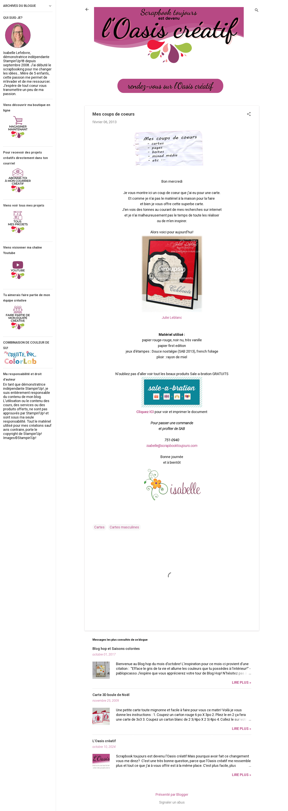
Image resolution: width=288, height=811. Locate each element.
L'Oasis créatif (104, 741)
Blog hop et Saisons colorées (116, 649)
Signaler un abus (172, 802)
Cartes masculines (124, 527)
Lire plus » (241, 682)
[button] (248, 114)
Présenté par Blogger (172, 794)
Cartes (99, 527)
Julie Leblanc (172, 317)
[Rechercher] (256, 11)
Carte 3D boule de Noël (111, 695)
